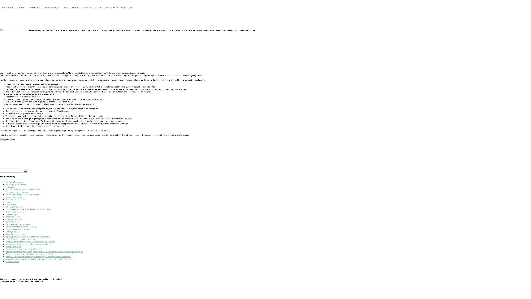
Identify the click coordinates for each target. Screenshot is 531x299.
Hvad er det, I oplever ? (16, 212)
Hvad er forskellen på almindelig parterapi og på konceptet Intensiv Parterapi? (38, 256)
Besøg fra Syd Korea (14, 182)
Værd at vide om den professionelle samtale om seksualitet (30, 241)
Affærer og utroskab (14, 197)
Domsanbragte (112, 7)
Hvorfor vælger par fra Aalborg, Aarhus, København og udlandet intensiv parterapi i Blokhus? (44, 251)
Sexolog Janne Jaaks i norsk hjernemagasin (23, 194)
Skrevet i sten (11, 214)
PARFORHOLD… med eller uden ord (20, 239)
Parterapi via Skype (14, 219)
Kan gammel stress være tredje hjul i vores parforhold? (29, 209)
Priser (123, 7)
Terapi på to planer (71, 7)
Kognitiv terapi (35, 7)
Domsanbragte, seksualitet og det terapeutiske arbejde (28, 244)
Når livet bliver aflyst (14, 207)
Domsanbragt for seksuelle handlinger (21, 226)
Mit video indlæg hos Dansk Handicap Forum (24, 189)
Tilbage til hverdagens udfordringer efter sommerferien (29, 254)
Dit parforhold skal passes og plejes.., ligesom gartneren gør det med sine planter (40, 259)
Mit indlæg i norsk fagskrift (17, 192)
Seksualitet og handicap (92, 7)
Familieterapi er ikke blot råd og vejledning (24, 249)
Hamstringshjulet (12, 222)
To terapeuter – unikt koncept (18, 229)
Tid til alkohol (11, 204)
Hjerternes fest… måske (15, 234)
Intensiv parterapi (7, 7)
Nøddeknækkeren (13, 217)
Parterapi (22, 7)
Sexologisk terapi (52, 7)
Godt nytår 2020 (12, 231)
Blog (132, 7)
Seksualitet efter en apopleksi (18, 224)
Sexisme (9, 202)
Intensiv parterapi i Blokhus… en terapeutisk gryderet (27, 236)
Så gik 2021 (10, 187)
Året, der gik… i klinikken (16, 199)
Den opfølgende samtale (16, 184)
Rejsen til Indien (12, 261)
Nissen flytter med (13, 246)
